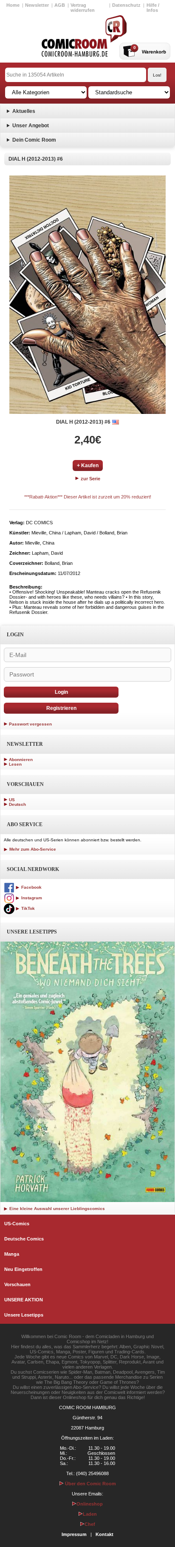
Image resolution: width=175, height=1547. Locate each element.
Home (13, 5)
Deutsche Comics (24, 1238)
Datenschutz (126, 5)
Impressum (74, 1534)
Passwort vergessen (30, 724)
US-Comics (16, 1223)
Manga (11, 1254)
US (12, 799)
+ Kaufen (88, 465)
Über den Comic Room (90, 1483)
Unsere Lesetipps (23, 1314)
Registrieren (61, 708)
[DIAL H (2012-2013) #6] (87, 294)
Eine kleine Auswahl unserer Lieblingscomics (56, 1208)
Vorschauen (17, 1284)
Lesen (15, 764)
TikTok (27, 908)
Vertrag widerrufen (83, 8)
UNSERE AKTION (23, 1299)
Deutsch (17, 804)
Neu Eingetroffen (23, 1269)
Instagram (31, 897)
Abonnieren (21, 759)
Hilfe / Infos (153, 8)
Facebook (31, 887)
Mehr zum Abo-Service (32, 849)
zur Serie (89, 478)
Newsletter (37, 5)
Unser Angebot (30, 126)
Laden (90, 1514)
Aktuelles (23, 111)
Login (61, 692)
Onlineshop (89, 1503)
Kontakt (104, 1534)
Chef (90, 1524)
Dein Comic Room (34, 140)
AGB (59, 5)
